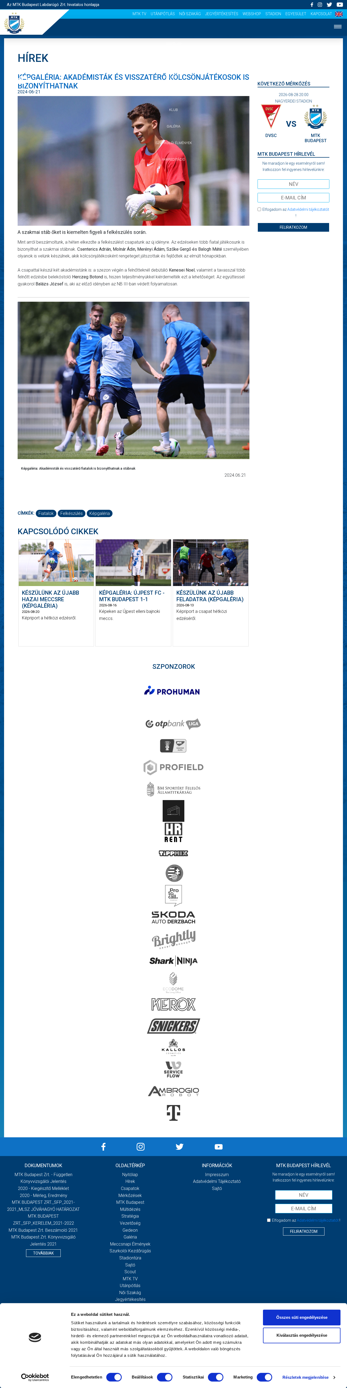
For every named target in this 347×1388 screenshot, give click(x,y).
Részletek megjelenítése (305, 1377)
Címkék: (26, 513)
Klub (173, 110)
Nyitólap (173, 44)
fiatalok (46, 513)
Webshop (252, 14)
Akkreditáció (173, 159)
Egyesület (295, 14)
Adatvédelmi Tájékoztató (217, 1181)
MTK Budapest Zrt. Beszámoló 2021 (43, 1230)
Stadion (273, 14)
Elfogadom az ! (295, 212)
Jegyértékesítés (221, 14)
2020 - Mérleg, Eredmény (43, 1195)
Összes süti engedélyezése (301, 1317)
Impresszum (217, 1174)
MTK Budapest (130, 1202)
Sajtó (130, 1265)
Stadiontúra (130, 1257)
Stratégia (130, 1216)
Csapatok (173, 77)
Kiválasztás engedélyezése (302, 1335)
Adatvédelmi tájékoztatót (308, 209)
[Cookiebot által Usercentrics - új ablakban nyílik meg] (35, 1377)
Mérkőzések (174, 93)
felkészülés (71, 513)
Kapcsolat (321, 14)
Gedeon (130, 1230)
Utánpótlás (163, 14)
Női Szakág (190, 14)
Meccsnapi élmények (130, 1244)
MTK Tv (139, 14)
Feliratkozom (293, 227)
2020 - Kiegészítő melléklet (43, 1188)
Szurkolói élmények (173, 143)
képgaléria (99, 513)
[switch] (164, 1377)
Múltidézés (130, 1209)
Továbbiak (43, 1253)
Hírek (173, 60)
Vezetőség (130, 1223)
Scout (130, 1271)
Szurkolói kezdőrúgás (130, 1250)
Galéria (173, 126)
